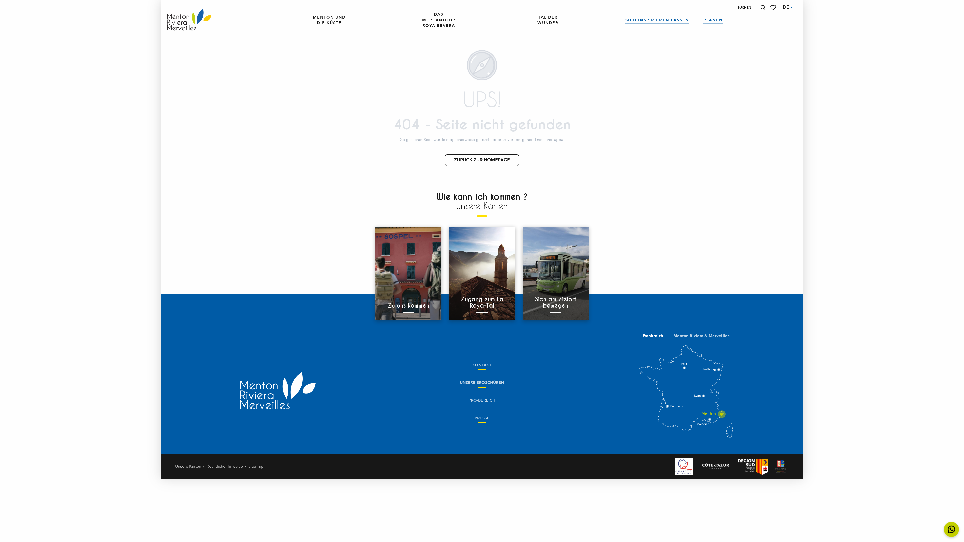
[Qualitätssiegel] (684, 466)
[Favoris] (773, 7)
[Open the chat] (951, 529)
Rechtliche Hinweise (225, 466)
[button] (763, 7)
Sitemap (255, 466)
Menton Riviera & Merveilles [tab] (701, 336)
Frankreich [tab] (653, 336)
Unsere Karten (188, 466)
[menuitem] (189, 20)
